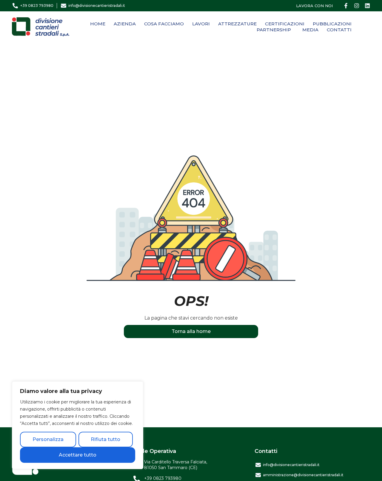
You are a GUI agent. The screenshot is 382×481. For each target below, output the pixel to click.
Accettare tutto (77, 455)
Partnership (274, 30)
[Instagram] (356, 5)
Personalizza (48, 439)
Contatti (339, 30)
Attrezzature (237, 24)
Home (97, 24)
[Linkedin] (367, 5)
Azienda (125, 24)
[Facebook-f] (346, 5)
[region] (77, 425)
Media (310, 30)
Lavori (201, 24)
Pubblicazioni (332, 24)
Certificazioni (284, 24)
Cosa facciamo (164, 24)
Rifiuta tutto (105, 439)
